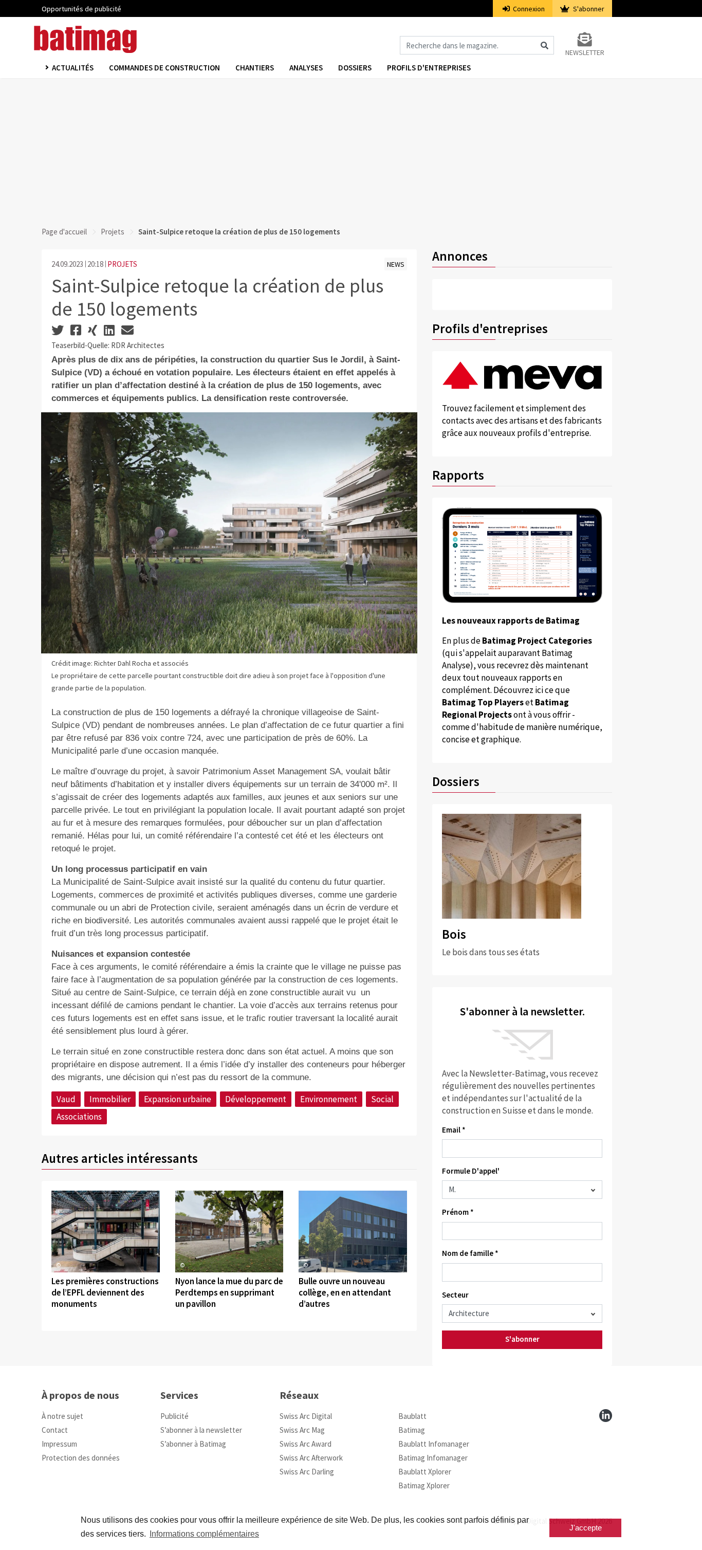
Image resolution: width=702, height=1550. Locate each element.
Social (382, 1099)
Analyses (306, 67)
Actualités (73, 67)
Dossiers (355, 67)
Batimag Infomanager (433, 1458)
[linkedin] (605, 1415)
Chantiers (254, 67)
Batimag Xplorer (424, 1485)
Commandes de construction (164, 67)
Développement (255, 1099)
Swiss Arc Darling (307, 1471)
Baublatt (412, 1416)
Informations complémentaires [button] (204, 1533)
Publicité (174, 1416)
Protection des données (81, 1458)
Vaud (66, 1099)
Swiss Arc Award (305, 1444)
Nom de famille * (470, 1253)
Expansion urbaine (177, 1099)
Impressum (59, 1444)
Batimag (411, 1430)
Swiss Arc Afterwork (311, 1458)
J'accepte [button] (585, 1527)
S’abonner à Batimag (193, 1444)
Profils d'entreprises (429, 67)
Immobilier (110, 1099)
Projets (112, 231)
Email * (454, 1130)
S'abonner (587, 8)
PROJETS (122, 264)
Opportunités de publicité (81, 8)
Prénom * (458, 1212)
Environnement (328, 1099)
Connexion (528, 8)
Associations (79, 1116)
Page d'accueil (64, 231)
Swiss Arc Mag (302, 1430)
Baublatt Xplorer (424, 1471)
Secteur (455, 1295)
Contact (55, 1430)
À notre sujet (62, 1416)
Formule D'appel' (471, 1171)
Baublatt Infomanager (433, 1444)
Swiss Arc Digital (306, 1416)
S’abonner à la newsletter (201, 1430)
